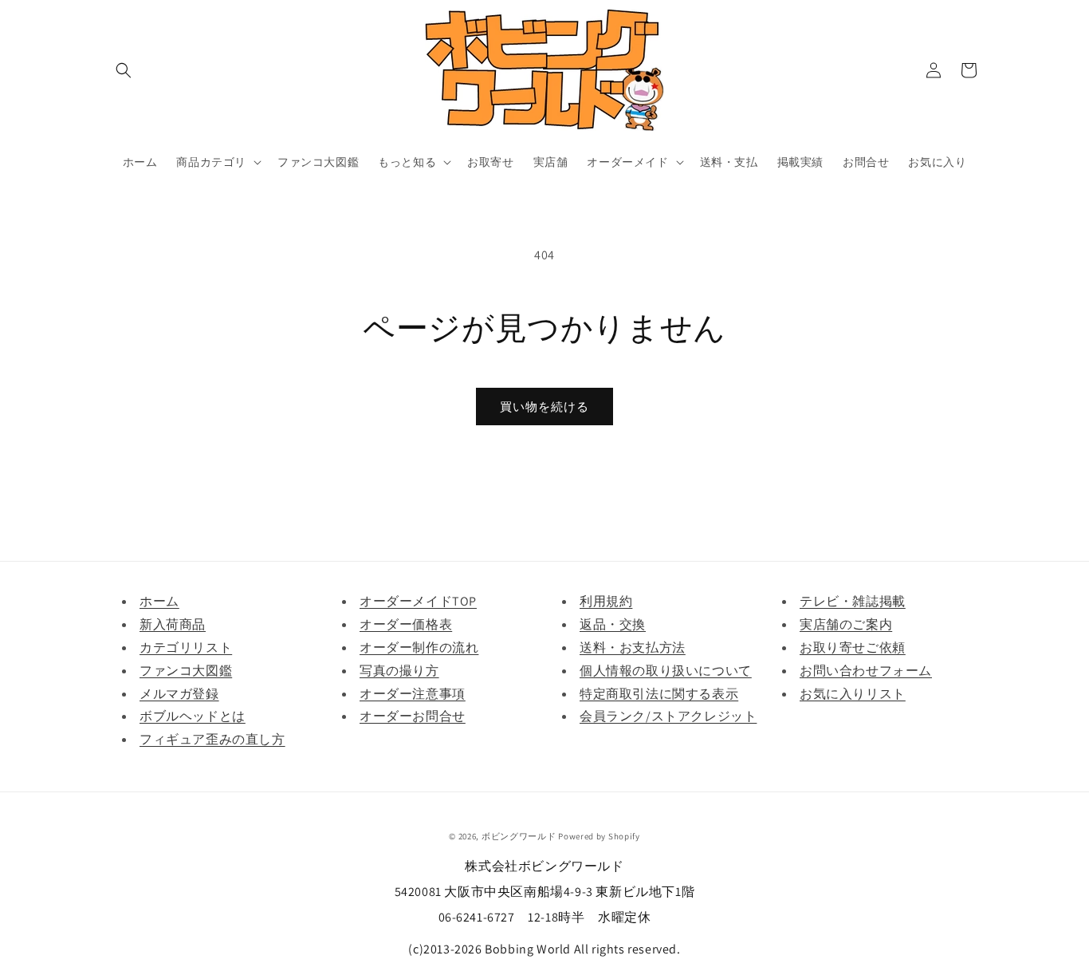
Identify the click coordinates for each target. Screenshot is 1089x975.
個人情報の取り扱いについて (666, 670)
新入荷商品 (173, 624)
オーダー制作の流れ (419, 647)
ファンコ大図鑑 (186, 670)
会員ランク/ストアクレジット (668, 716)
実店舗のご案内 (846, 624)
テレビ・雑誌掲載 (853, 601)
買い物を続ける (544, 406)
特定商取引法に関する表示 (659, 693)
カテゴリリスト (186, 647)
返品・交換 (613, 624)
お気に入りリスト (853, 693)
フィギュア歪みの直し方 (212, 739)
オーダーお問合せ (413, 716)
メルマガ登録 (179, 693)
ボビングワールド (519, 836)
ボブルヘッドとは (193, 716)
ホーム (159, 601)
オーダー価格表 (406, 624)
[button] (123, 70)
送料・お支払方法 (633, 647)
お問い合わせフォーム (866, 670)
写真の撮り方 (399, 670)
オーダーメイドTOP (418, 601)
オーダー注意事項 (413, 693)
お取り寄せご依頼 (853, 647)
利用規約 (606, 601)
